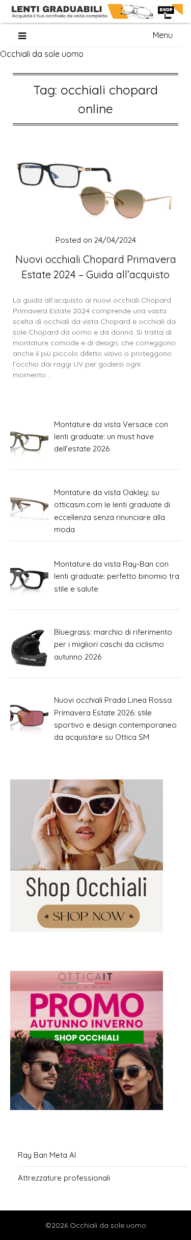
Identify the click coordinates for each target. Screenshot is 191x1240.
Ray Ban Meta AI (47, 1155)
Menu (163, 35)
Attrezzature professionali (64, 1178)
